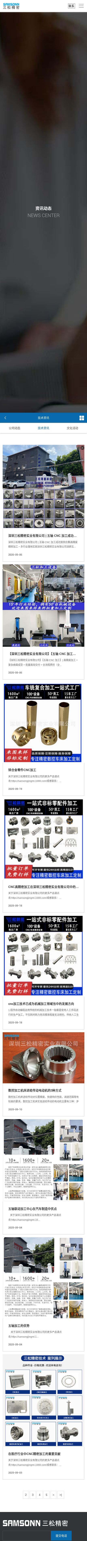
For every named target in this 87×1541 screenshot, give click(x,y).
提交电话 (61, 1535)
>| (60, 1494)
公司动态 (14, 428)
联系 (71, 6)
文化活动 (72, 428)
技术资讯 (43, 428)
